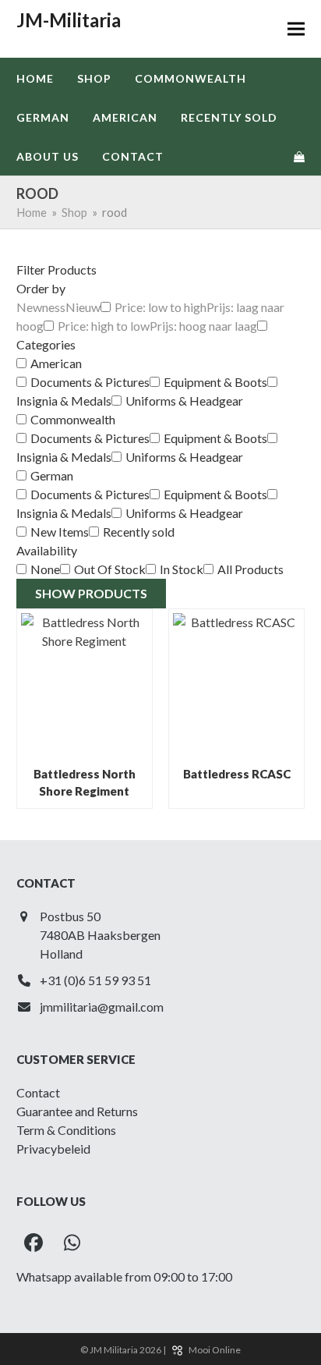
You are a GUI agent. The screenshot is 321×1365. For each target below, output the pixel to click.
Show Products (91, 593)
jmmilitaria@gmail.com (102, 1006)
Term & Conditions (66, 1129)
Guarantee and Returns (77, 1111)
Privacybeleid (53, 1148)
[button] (296, 29)
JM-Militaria (68, 20)
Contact (38, 1092)
